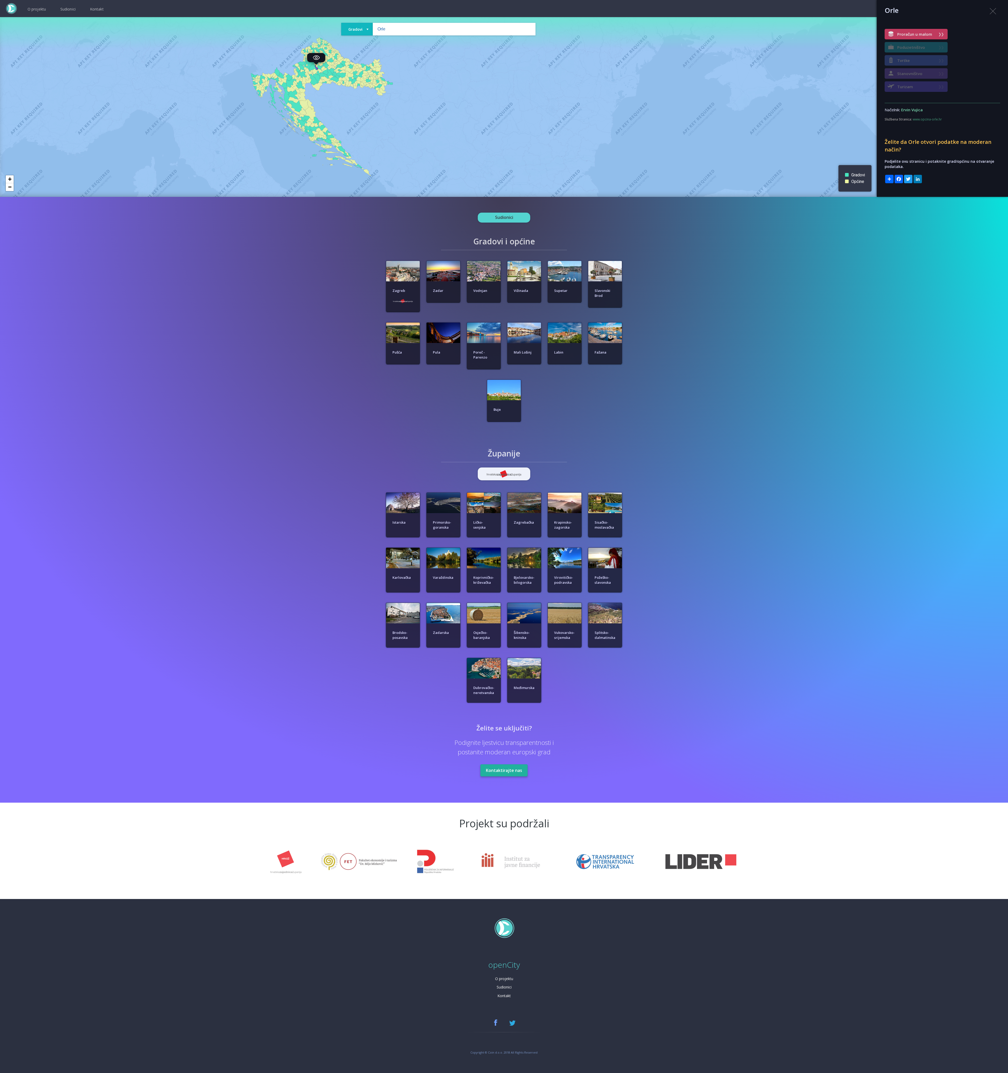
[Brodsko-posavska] (403, 603)
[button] (10, 179)
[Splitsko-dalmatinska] (605, 603)
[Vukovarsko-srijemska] (565, 603)
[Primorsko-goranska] (444, 493)
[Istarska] (403, 493)
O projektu (504, 978)
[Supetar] (565, 261)
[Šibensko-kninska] (525, 603)
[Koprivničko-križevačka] (484, 548)
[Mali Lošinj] (525, 322)
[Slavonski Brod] (605, 261)
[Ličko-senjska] (484, 493)
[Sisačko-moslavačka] (605, 493)
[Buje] (504, 380)
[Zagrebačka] (525, 493)
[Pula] (444, 322)
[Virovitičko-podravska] (565, 548)
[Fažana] (605, 322)
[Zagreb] (403, 261)
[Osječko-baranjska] (484, 603)
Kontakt (504, 995)
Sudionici (504, 987)
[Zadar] (444, 261)
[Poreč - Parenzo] (484, 322)
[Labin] (565, 322)
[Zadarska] (444, 603)
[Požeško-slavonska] (605, 548)
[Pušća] (403, 322)
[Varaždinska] (444, 548)
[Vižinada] (525, 261)
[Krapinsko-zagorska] (565, 493)
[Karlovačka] (403, 548)
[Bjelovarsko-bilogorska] (525, 548)
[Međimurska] (524, 658)
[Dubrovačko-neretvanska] (484, 658)
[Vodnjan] (484, 261)
